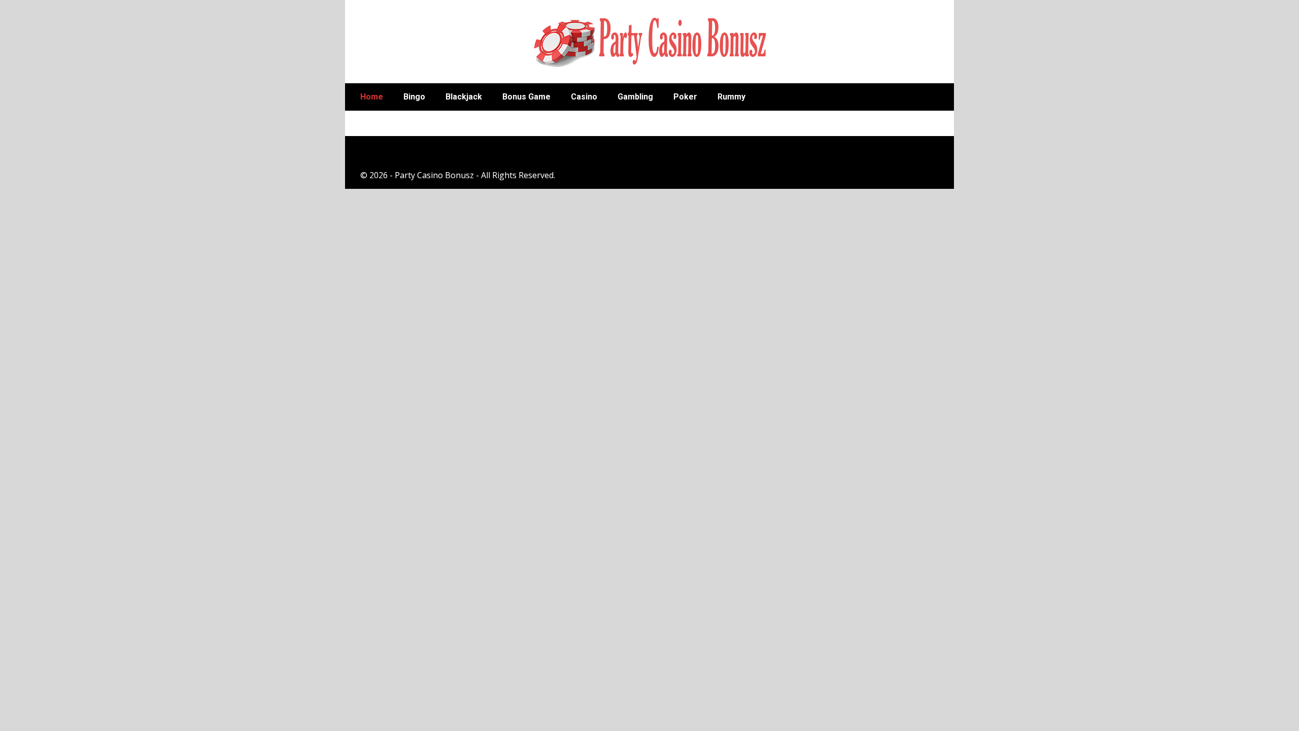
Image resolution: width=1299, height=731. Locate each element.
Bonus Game (526, 97)
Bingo (414, 97)
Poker (685, 97)
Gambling (635, 97)
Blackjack (464, 97)
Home (371, 97)
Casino (584, 97)
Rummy (731, 97)
